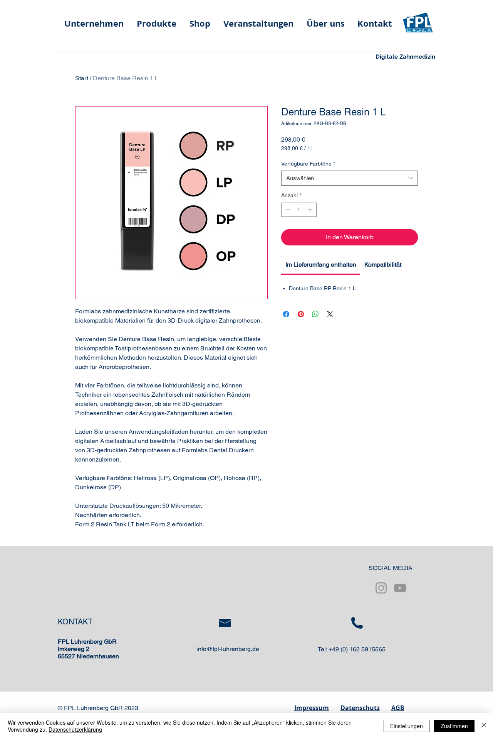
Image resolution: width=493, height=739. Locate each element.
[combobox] (349, 178)
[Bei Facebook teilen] (286, 314)
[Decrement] (287, 209)
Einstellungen (406, 726)
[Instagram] (381, 587)
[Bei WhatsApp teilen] (315, 314)
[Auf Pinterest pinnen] (300, 314)
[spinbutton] (299, 209)
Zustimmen (454, 726)
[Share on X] (330, 314)
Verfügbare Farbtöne (308, 164)
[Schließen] (483, 726)
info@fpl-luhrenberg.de (227, 649)
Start (81, 78)
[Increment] (310, 209)
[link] (320, 264)
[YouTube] (399, 587)
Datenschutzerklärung (75, 729)
